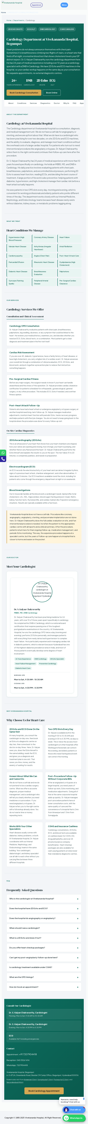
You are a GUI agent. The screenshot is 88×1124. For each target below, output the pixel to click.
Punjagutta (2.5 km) (61, 1079)
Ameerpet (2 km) (30, 1079)
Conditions (21, 103)
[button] (64, 5)
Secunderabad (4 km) (15, 1082)
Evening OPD (19, 683)
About (11, 103)
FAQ (74, 103)
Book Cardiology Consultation (24, 92)
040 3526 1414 (23, 1060)
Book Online (51, 92)
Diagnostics (45, 103)
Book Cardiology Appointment (44, 1090)
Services (33, 103)
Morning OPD (19, 675)
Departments (18, 20)
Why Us (66, 103)
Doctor (57, 103)
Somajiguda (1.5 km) (45, 1079)
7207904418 (22, 1065)
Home (3, 12)
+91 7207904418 (28, 1054)
